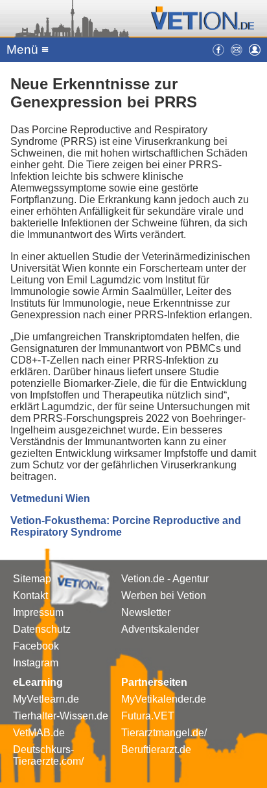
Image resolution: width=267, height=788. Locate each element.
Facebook (36, 645)
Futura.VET (147, 715)
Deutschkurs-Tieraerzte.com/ (48, 755)
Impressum (38, 612)
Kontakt (30, 595)
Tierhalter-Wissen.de (60, 715)
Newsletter (145, 612)
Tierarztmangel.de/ (164, 732)
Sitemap (32, 578)
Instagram (35, 662)
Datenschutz (42, 629)
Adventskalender (160, 629)
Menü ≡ (27, 49)
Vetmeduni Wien (50, 498)
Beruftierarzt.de (156, 749)
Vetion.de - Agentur (165, 578)
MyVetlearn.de (46, 699)
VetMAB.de (39, 732)
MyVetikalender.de (163, 699)
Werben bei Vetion (163, 595)
